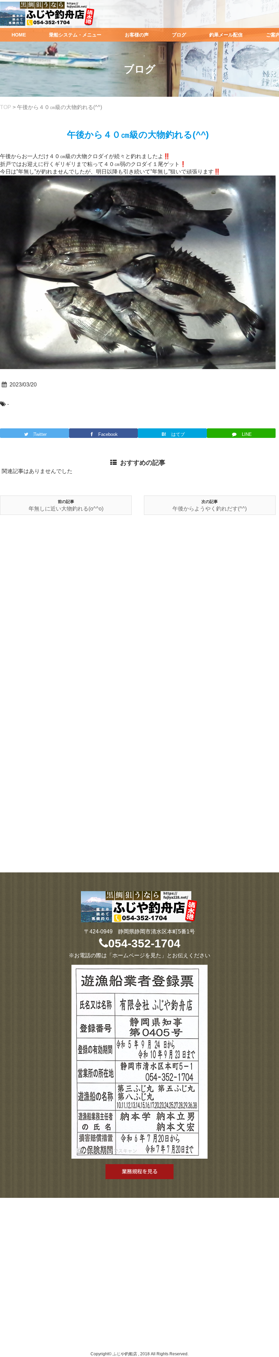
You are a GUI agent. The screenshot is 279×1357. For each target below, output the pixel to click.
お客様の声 (137, 34)
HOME (19, 34)
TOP (5, 107)
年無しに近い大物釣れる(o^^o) (66, 509)
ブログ (179, 34)
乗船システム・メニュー (75, 34)
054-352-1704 (144, 943)
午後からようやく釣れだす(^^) (210, 509)
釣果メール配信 (226, 34)
